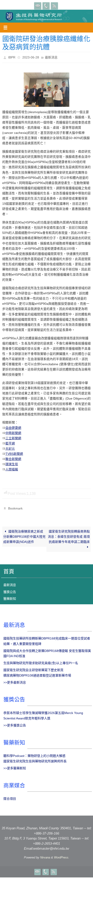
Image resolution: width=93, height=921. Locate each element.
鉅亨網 (10, 442)
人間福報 (11, 468)
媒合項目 (9, 796)
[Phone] (46, 5)
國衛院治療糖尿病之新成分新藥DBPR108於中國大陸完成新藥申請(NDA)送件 (24, 534)
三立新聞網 (13, 437)
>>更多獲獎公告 (14, 723)
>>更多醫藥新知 (14, 766)
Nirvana (45, 855)
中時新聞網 (13, 431)
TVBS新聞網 (14, 452)
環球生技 (11, 463)
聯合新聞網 (13, 458)
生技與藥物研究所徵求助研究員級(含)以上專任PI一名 (40, 660)
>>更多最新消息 (14, 679)
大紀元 (10, 447)
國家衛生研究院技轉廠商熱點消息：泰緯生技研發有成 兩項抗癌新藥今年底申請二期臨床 (69, 534)
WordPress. (61, 855)
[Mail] (37, 5)
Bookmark (15, 506)
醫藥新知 (9, 596)
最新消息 (51, 57)
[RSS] (54, 5)
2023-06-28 (30, 57)
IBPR (11, 57)
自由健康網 (13, 426)
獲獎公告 (9, 589)
